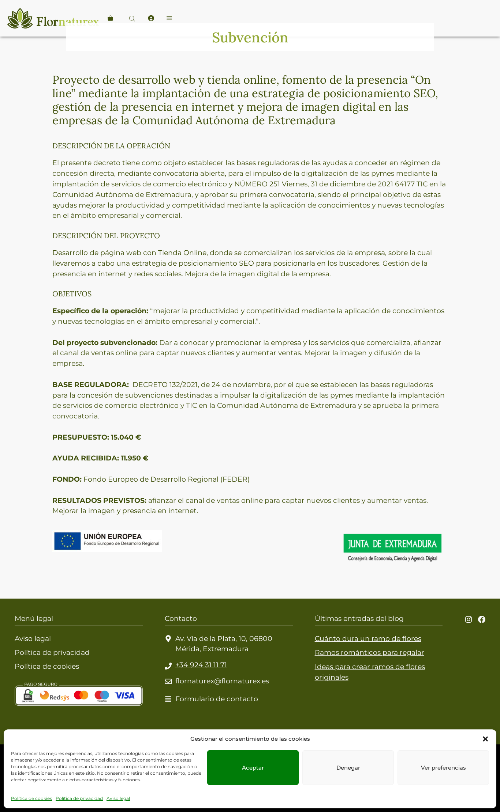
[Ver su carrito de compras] (110, 18)
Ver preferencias (443, 767)
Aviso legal (118, 798)
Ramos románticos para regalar (369, 652)
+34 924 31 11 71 (201, 664)
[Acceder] (151, 18)
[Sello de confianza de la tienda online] (42, 724)
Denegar (348, 767)
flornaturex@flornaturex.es (222, 680)
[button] (485, 739)
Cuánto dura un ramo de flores (368, 638)
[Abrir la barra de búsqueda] (133, 18)
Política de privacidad (79, 798)
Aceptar (253, 767)
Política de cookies (31, 798)
